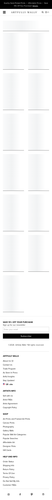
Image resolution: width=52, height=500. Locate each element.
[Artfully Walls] (24, 12)
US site (9, 384)
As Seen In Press (10, 372)
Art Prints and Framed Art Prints (16, 419)
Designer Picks (9, 446)
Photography (8, 427)
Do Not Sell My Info (11, 481)
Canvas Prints (9, 423)
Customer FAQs (9, 485)
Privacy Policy (9, 477)
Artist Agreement (10, 403)
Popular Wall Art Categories (14, 434)
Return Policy (8, 469)
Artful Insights (9, 376)
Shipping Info (8, 465)
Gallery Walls (8, 430)
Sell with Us (8, 396)
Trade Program (9, 369)
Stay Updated (8, 380)
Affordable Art (9, 442)
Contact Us (7, 365)
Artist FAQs (7, 400)
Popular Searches (10, 438)
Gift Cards (7, 450)
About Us (7, 361)
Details (35, 6)
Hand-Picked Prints (18, 3)
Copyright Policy (10, 407)
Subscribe (26, 336)
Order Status (8, 461)
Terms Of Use (9, 473)
